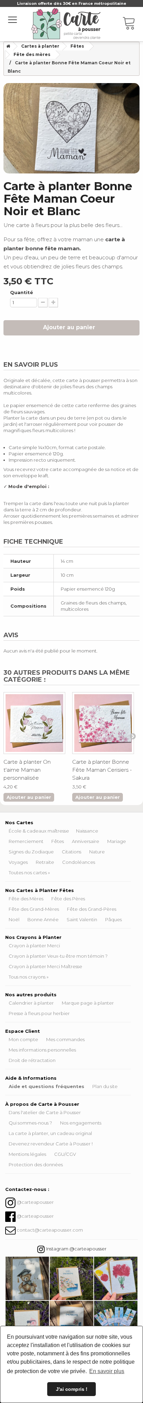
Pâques (113, 919)
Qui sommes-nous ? (30, 1123)
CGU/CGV (65, 1154)
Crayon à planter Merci (34, 945)
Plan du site (105, 1086)
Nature (97, 851)
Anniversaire (85, 841)
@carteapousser (35, 1202)
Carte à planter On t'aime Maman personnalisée (27, 770)
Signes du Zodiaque (31, 851)
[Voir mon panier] (132, 24)
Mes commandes (65, 1039)
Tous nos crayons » (29, 977)
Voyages (18, 862)
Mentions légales (27, 1154)
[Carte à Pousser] (66, 23)
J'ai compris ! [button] (71, 1389)
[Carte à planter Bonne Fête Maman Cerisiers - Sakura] (103, 723)
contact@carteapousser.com (50, 1230)
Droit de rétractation (32, 1060)
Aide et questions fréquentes (46, 1086)
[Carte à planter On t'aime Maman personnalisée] (34, 723)
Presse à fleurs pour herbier (39, 1013)
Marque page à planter (88, 1003)
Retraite (45, 862)
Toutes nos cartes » (29, 872)
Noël (14, 919)
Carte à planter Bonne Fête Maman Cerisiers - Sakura (102, 770)
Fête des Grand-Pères (91, 909)
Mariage (116, 841)
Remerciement (26, 841)
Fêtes (57, 841)
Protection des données (36, 1164)
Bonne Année (43, 919)
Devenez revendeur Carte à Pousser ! (51, 1143)
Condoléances (78, 862)
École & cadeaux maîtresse (39, 831)
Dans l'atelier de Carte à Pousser (45, 1112)
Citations (71, 851)
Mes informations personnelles (42, 1050)
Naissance (87, 831)
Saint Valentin (82, 919)
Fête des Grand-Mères (34, 909)
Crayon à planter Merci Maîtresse (45, 966)
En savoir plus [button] (106, 1371)
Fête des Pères (68, 898)
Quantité (21, 292)
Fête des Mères (26, 898)
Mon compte (23, 1039)
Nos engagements (80, 1123)
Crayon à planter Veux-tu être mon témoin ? (58, 956)
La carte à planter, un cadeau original (50, 1133)
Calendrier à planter (31, 1003)
